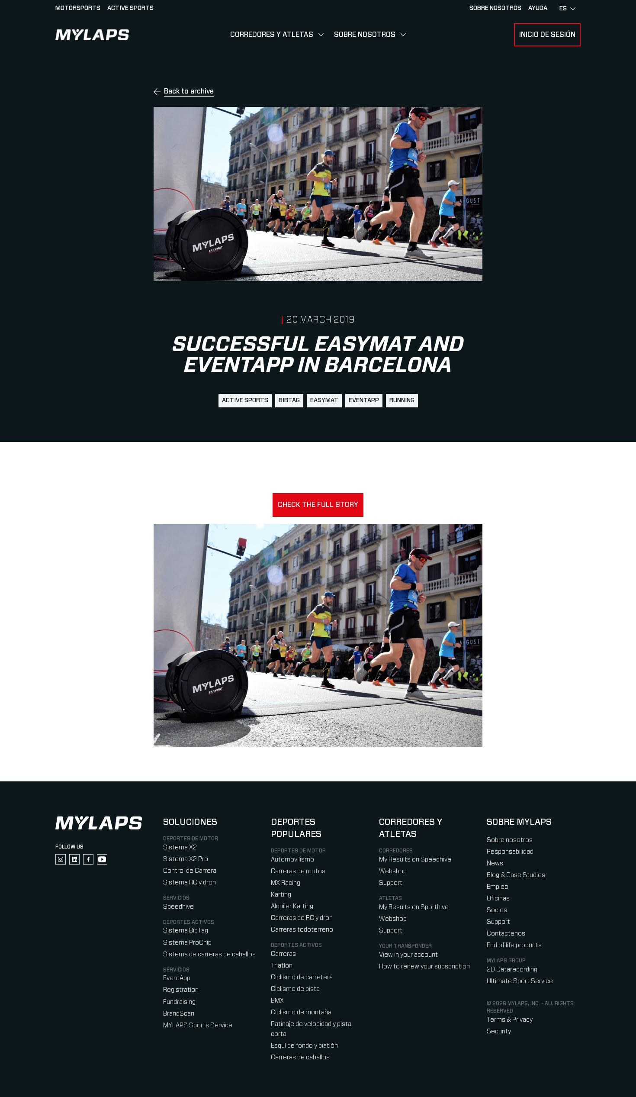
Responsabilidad (510, 852)
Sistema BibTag (185, 930)
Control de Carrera (189, 871)
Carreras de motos (298, 871)
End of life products (514, 945)
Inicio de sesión (547, 34)
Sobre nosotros (495, 8)
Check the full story (318, 504)
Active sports (130, 8)
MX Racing (285, 883)
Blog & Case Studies (516, 875)
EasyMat (324, 400)
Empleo (497, 887)
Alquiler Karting (292, 906)
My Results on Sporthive (414, 907)
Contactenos (506, 933)
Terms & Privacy (510, 1019)
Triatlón (281, 965)
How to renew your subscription (424, 966)
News (495, 863)
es (563, 9)
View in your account (408, 955)
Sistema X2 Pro (185, 859)
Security (499, 1031)
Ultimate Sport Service (520, 981)
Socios (497, 910)
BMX (277, 1000)
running (401, 400)
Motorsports (77, 8)
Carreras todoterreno (302, 929)
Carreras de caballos (300, 1057)
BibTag (289, 400)
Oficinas (498, 898)
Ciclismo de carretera (302, 977)
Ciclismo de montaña (301, 1012)
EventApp (364, 400)
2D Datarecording (512, 969)
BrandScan (178, 1013)
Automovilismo (292, 859)
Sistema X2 (180, 847)
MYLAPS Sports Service (197, 1025)
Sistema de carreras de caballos (209, 954)
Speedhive (178, 906)
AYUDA (537, 8)
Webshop (393, 871)
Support (390, 883)
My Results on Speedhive (415, 859)
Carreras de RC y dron (302, 918)
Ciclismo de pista (295, 989)
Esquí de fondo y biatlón (304, 1045)
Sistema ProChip (187, 942)
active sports (245, 400)
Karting (281, 894)
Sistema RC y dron (189, 882)
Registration (181, 990)
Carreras (283, 954)
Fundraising (179, 1002)
